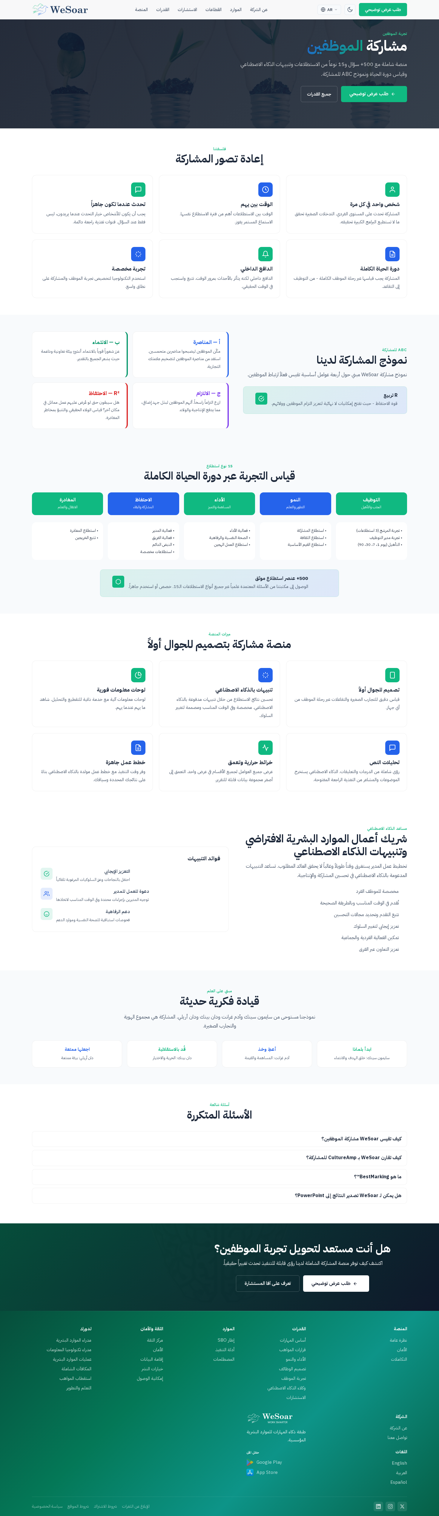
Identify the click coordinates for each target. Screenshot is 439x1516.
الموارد (236, 9)
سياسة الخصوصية (47, 1506)
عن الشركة (259, 9)
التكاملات (399, 1359)
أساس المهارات (293, 1340)
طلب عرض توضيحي (383, 9)
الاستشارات (187, 9)
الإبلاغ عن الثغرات (136, 1506)
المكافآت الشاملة (76, 1369)
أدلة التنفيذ (224, 1349)
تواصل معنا (397, 1437)
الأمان (402, 1349)
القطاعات (213, 9)
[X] (402, 1506)
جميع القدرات (319, 94)
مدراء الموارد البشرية (73, 1340)
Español (398, 1482)
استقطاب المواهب (75, 1378)
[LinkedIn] (378, 1506)
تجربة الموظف (293, 1378)
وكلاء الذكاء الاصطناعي (286, 1388)
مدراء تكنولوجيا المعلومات (69, 1349)
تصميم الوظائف (292, 1369)
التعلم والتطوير (78, 1388)
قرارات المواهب (292, 1349)
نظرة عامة (398, 1340)
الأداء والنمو (296, 1359)
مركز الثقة (155, 1340)
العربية (401, 1472)
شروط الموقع (78, 1506)
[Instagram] (390, 1506)
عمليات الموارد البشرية (72, 1359)
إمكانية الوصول (150, 1378)
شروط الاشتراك (105, 1506)
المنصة (141, 9)
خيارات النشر (152, 1369)
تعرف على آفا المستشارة (268, 1283)
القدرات (162, 9)
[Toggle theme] (350, 9)
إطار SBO (226, 1340)
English (399, 1463)
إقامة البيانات (151, 1359)
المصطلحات (223, 1359)
